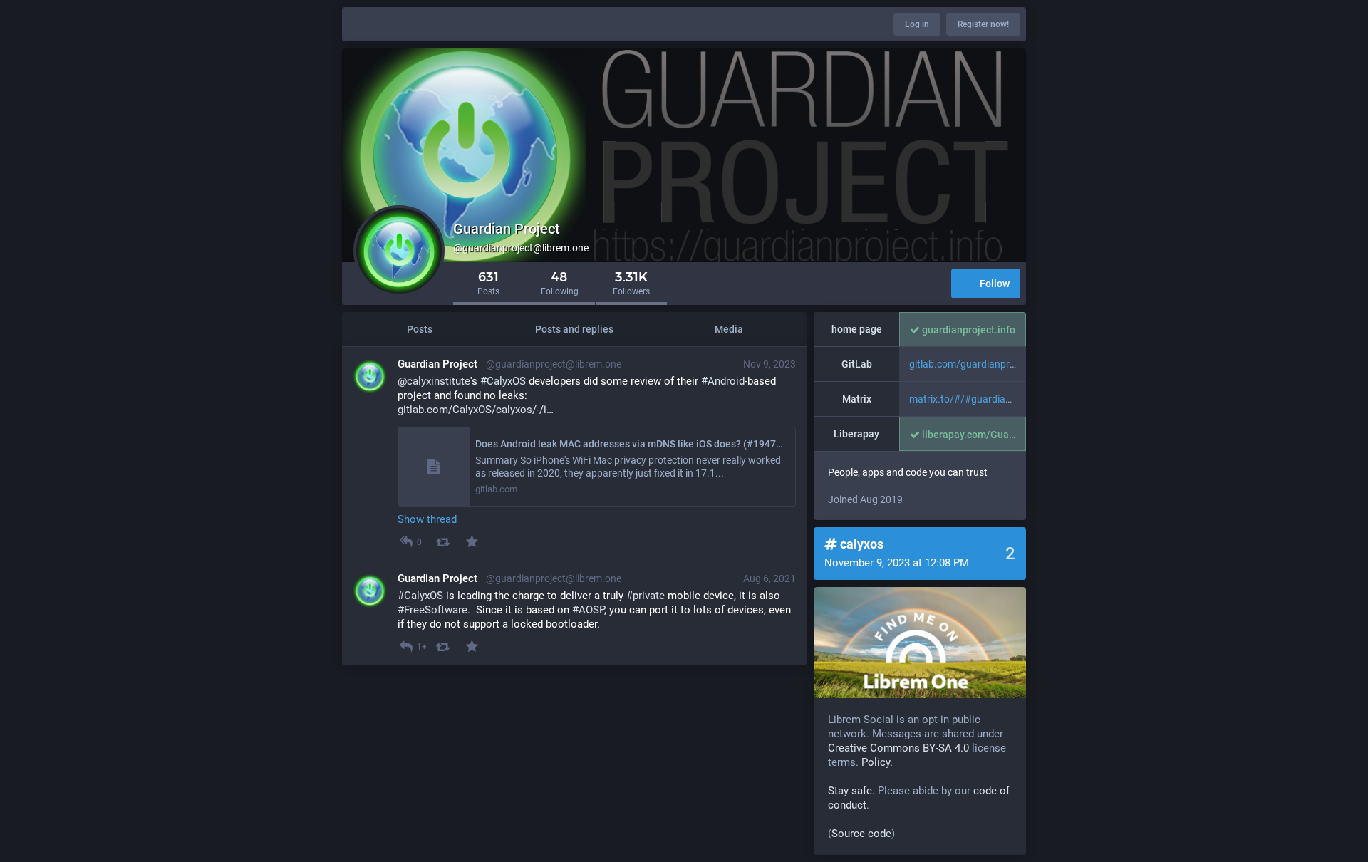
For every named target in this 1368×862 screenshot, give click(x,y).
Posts (419, 329)
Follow (995, 283)
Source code (861, 833)
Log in (917, 24)
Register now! (983, 24)
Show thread (427, 519)
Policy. (877, 762)
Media (729, 329)
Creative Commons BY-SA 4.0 (898, 748)
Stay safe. (851, 790)
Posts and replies (574, 329)
